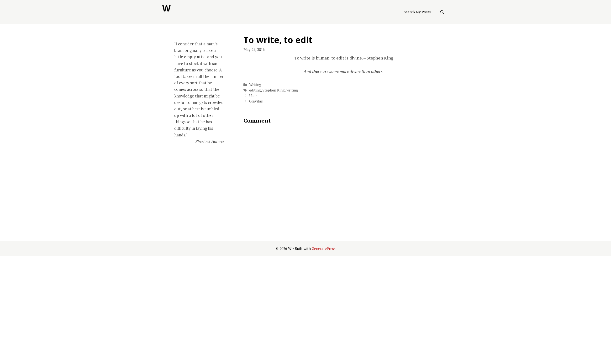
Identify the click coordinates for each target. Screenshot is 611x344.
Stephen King (274, 90)
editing (255, 90)
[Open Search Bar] (442, 12)
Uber (253, 95)
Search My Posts (417, 12)
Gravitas (256, 101)
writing (292, 90)
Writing (255, 84)
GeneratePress (324, 248)
